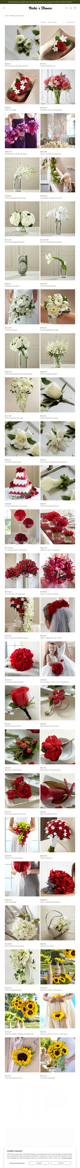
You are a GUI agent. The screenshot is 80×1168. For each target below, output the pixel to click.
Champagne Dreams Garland (51, 198)
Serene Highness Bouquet (14, 946)
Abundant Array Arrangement (51, 110)
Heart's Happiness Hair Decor (51, 638)
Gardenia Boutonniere (13, 462)
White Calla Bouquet (48, 286)
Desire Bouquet (10, 902)
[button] (4, 8)
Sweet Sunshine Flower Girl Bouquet (53, 1034)
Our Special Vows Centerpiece (16, 550)
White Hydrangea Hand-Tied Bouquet (18, 374)
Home (7, 15)
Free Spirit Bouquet (47, 1078)
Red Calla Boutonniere (48, 814)
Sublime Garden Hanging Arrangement (19, 1034)
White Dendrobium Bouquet (15, 198)
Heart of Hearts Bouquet (49, 594)
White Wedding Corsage (49, 330)
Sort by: (43, 22)
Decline (61, 1163)
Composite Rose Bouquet (14, 682)
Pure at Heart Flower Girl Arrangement (54, 682)
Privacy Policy (67, 1158)
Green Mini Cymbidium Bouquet (17, 1122)
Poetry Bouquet (46, 858)
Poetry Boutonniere (47, 66)
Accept (39, 1163)
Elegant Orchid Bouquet (14, 858)
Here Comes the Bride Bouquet (16, 638)
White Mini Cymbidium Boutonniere (53, 462)
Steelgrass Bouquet (12, 286)
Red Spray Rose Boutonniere (15, 814)
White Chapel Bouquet (13, 990)
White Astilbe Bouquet (48, 374)
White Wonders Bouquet (14, 418)
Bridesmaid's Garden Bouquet (16, 154)
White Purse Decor (47, 946)
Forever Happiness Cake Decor (16, 506)
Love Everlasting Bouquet (49, 1122)
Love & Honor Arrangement (15, 594)
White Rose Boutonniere (49, 418)
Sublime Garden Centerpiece (51, 990)
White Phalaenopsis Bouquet (51, 242)
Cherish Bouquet (11, 330)
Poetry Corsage (10, 110)
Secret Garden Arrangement (50, 154)
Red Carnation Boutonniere (50, 770)
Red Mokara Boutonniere (49, 726)
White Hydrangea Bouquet (15, 242)
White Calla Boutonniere (49, 506)
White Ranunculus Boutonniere (16, 66)
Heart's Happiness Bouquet (50, 902)
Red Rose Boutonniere (13, 726)
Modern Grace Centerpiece (50, 550)
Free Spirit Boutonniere (13, 1078)
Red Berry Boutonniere (13, 770)
